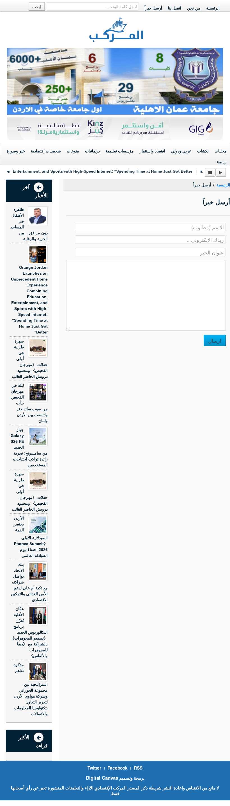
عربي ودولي (181, 151)
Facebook (117, 768)
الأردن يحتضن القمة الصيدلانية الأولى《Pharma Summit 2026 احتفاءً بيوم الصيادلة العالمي (30, 537)
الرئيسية (213, 8)
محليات (221, 151)
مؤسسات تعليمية (120, 151)
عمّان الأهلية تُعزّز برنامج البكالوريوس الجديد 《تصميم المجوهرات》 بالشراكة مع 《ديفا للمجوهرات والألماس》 (29, 632)
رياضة (222, 162)
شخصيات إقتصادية (46, 151)
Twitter (94, 768)
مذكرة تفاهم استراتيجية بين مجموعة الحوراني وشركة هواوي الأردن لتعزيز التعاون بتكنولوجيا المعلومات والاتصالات (30, 689)
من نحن (193, 8)
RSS (138, 768)
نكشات (203, 151)
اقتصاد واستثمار (152, 151)
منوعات (73, 151)
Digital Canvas (102, 777)
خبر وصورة (16, 151)
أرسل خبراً (153, 8)
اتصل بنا (174, 8)
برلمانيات (92, 151)
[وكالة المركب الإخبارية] (116, 29)
